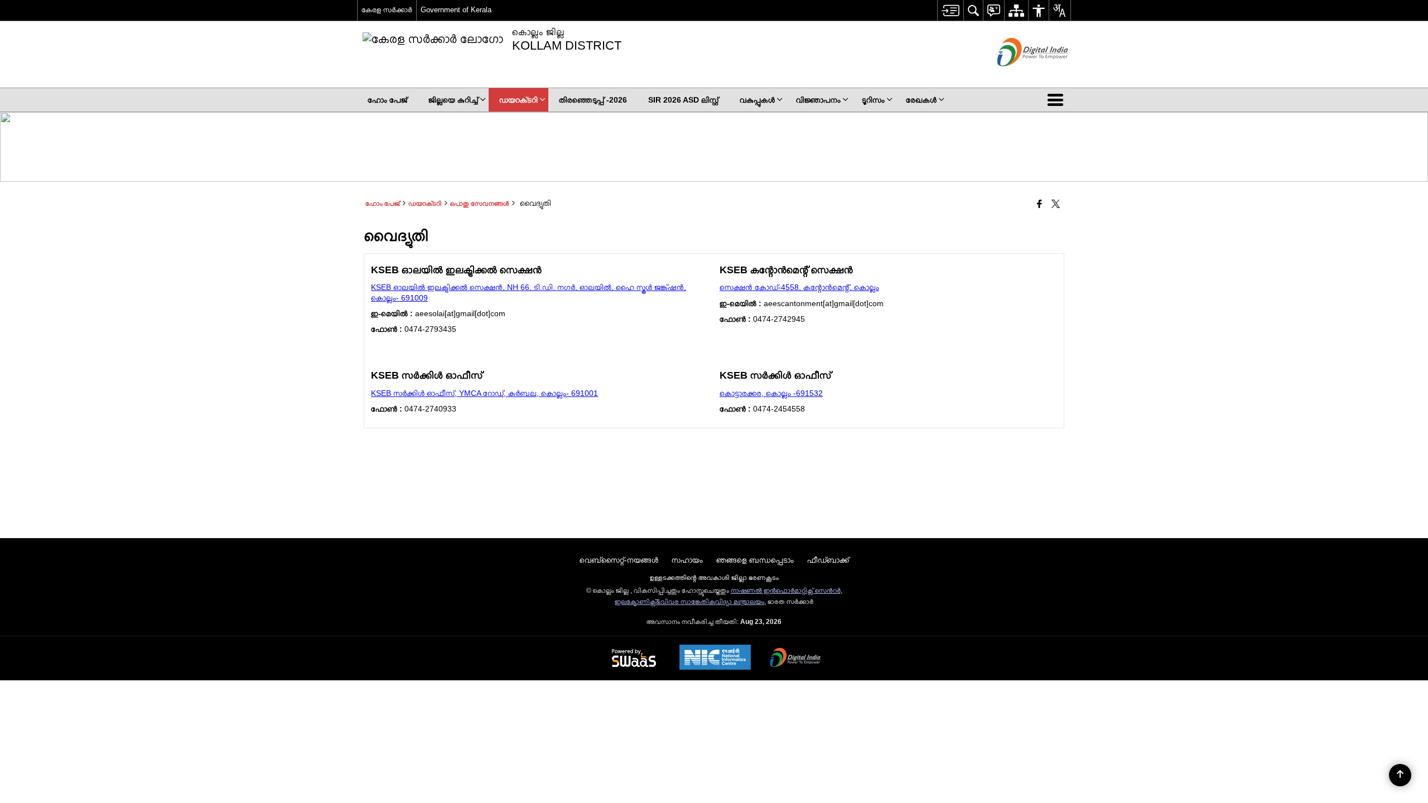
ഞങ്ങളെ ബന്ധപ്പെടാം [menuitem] (755, 559)
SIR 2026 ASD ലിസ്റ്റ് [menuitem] (683, 99)
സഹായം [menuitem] (687, 559)
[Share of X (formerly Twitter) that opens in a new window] (1056, 205)
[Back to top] (1400, 775)
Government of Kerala (456, 10)
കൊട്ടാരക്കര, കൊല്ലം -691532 (771, 393)
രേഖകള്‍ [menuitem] (921, 99)
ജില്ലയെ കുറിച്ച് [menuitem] (453, 99)
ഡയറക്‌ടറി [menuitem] (518, 99)
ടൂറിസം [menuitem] (873, 99)
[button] (1057, 100)
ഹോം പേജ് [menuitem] (387, 99)
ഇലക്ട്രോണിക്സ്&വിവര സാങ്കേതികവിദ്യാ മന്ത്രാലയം (689, 602)
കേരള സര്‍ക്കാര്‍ (386, 10)
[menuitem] (950, 10)
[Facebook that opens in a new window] (1039, 205)
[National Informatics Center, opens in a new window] (715, 658)
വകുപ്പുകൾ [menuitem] (757, 99)
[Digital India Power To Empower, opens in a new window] (795, 658)
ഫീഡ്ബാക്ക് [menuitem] (828, 559)
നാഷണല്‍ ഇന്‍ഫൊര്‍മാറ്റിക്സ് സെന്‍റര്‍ (786, 590)
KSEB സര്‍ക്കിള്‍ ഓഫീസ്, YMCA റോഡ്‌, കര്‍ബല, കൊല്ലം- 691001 (484, 393)
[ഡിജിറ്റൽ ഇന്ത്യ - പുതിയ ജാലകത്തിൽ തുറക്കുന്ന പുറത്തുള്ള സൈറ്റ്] (1019, 75)
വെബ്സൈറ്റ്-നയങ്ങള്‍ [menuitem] (619, 559)
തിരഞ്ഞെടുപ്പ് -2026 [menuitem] (593, 99)
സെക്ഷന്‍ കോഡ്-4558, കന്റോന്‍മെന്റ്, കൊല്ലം (799, 287)
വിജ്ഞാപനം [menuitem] (818, 99)
